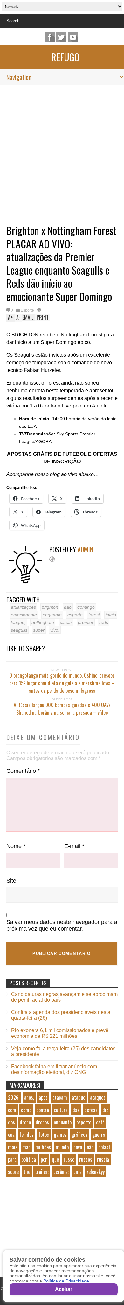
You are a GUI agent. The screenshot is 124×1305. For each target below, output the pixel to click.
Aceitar (63, 1289)
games (60, 1134)
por (44, 1159)
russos (85, 1159)
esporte (75, 614)
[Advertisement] (62, 150)
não (90, 1147)
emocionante (24, 614)
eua (11, 1134)
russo (69, 1159)
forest (94, 614)
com (12, 1110)
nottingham (42, 622)
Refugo (65, 57)
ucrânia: (61, 1172)
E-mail (74, 846)
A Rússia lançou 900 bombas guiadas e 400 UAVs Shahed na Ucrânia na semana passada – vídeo (62, 708)
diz (105, 1110)
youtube (73, 37)
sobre (13, 1172)
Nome (15, 846)
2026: (13, 1097)
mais (12, 1147)
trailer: (42, 1172)
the (27, 1172)
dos (11, 1122)
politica (28, 1159)
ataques (98, 1097)
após (43, 1097)
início (111, 614)
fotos (43, 1134)
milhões (43, 1147)
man (26, 1147)
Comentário (23, 771)
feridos (26, 1134)
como (26, 1110)
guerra (98, 1134)
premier (85, 622)
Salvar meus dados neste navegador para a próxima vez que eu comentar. (61, 925)
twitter (61, 37)
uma (77, 1172)
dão (68, 607)
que (55, 1159)
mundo (62, 1147)
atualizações (23, 607)
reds (103, 622)
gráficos (79, 1134)
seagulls (19, 630)
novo (77, 1147)
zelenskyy (95, 1172)
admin (85, 549)
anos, (29, 1097)
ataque (78, 1097)
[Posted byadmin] (27, 582)
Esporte (27, 310)
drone (25, 1122)
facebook (50, 37)
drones (42, 1122)
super (39, 630)
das (75, 1110)
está (100, 1122)
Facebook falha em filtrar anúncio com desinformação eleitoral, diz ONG (54, 1069)
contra (42, 1110)
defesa (91, 1110)
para (12, 1159)
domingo (86, 607)
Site (11, 881)
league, (18, 622)
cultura (61, 1110)
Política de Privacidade (66, 1280)
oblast (104, 1147)
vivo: (54, 630)
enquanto (52, 614)
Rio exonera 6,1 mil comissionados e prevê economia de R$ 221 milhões (59, 1033)
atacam (59, 1097)
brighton (50, 607)
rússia (103, 1159)
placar (66, 622)
